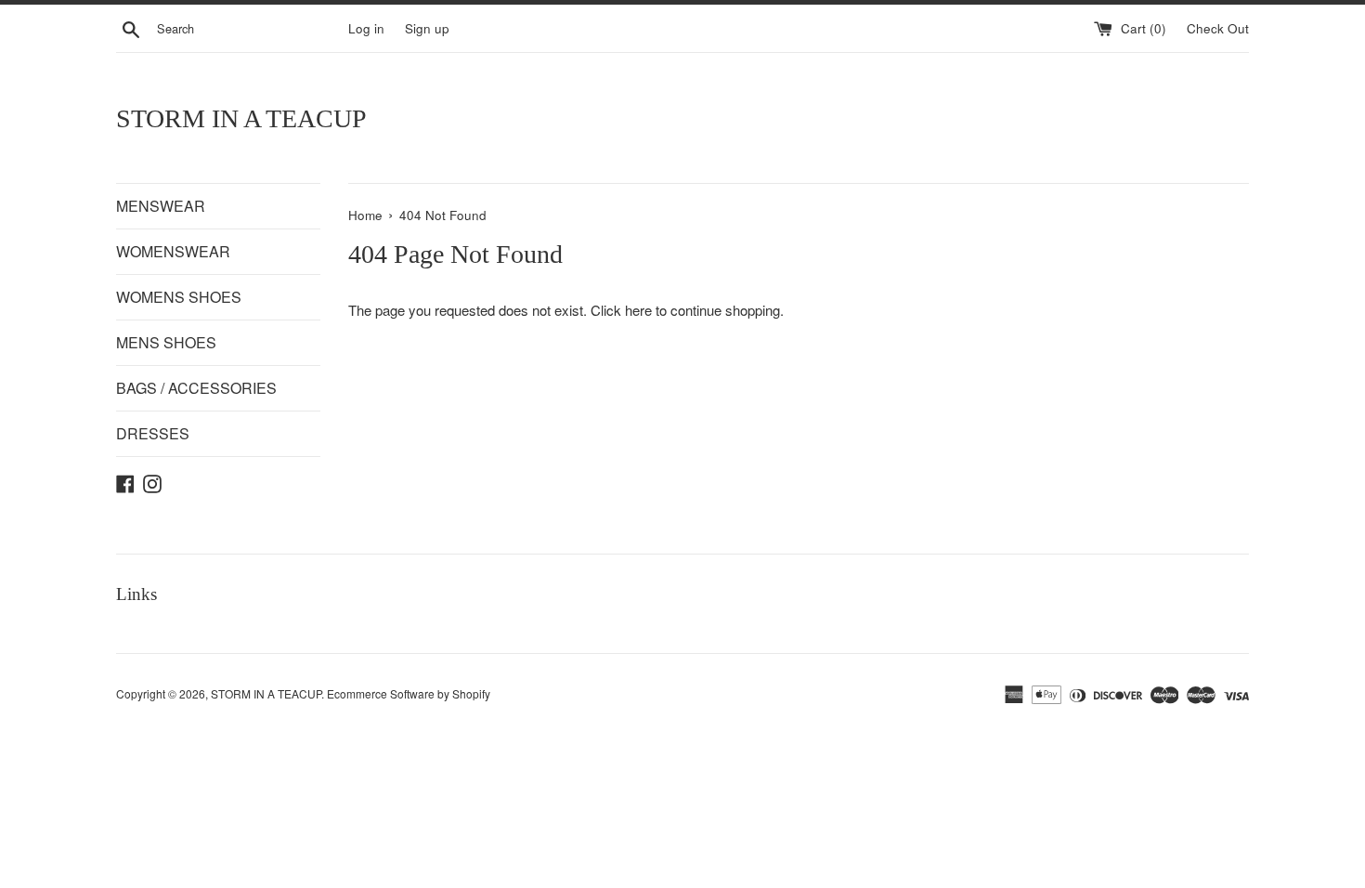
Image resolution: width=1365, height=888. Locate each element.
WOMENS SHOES (178, 296)
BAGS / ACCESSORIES (196, 387)
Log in (366, 28)
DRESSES (152, 433)
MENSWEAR (160, 205)
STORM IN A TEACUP (241, 118)
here (638, 310)
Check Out (1218, 28)
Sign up (427, 28)
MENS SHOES (166, 342)
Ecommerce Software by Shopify (408, 693)
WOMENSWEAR (173, 251)
